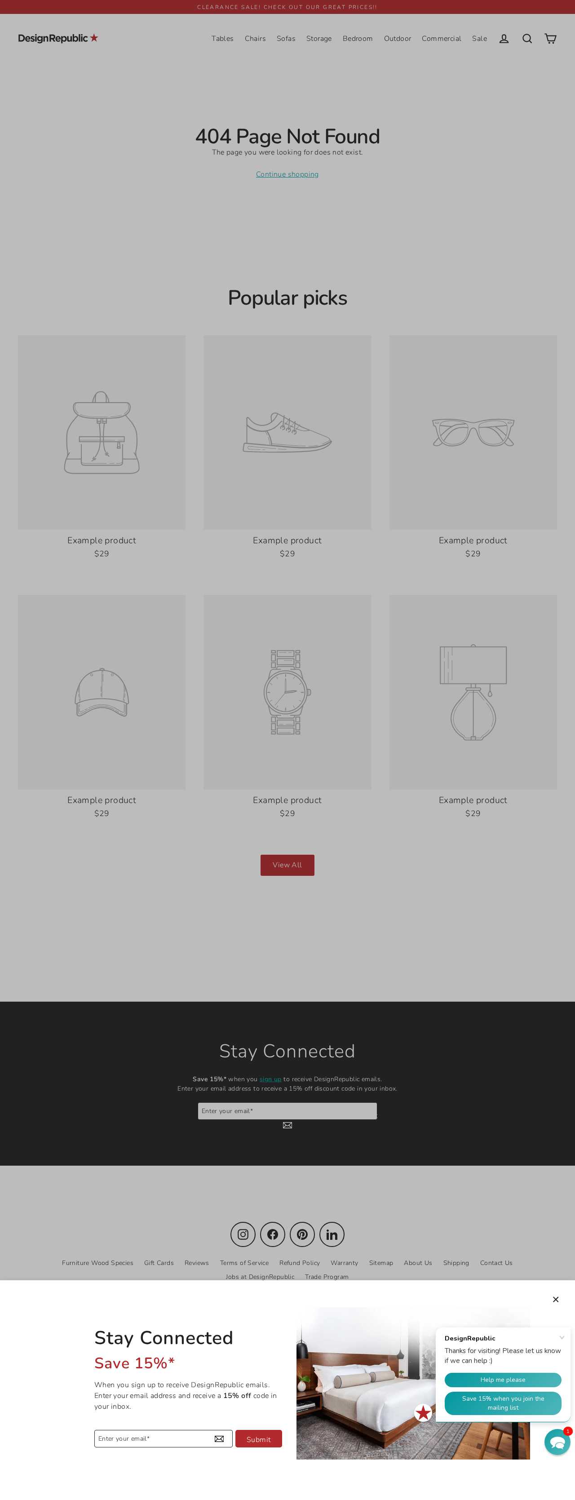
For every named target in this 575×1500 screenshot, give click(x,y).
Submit (258, 1440)
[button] (557, 1442)
